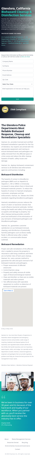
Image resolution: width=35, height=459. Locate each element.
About (6, 439)
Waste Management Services (21, 439)
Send (17, 99)
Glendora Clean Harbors (8, 365)
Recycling (25, 442)
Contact (17, 449)
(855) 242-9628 (25, 57)
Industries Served (12, 442)
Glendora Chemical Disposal (24, 365)
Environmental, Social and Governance (17, 446)
